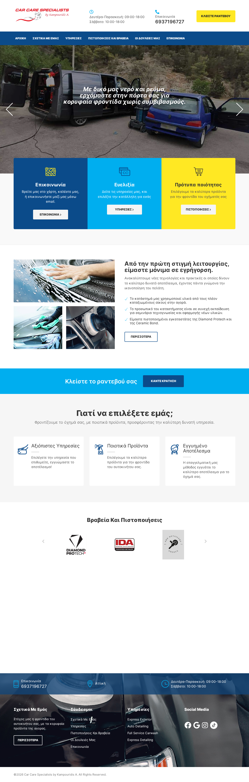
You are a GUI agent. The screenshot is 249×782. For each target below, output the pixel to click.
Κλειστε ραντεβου (216, 16)
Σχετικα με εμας (45, 38)
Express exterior (139, 719)
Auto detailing (137, 726)
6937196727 (169, 22)
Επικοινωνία (80, 747)
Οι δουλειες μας (147, 38)
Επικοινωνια (176, 38)
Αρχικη (20, 38)
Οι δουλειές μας (83, 740)
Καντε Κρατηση (163, 381)
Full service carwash (142, 733)
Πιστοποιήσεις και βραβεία (90, 733)
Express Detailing (140, 740)
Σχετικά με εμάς (83, 719)
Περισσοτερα (141, 336)
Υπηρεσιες (73, 38)
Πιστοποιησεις (198, 209)
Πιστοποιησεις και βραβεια (108, 38)
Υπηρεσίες (78, 726)
